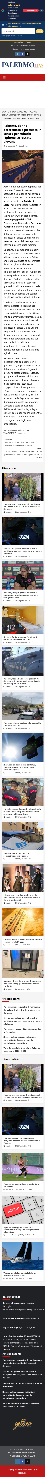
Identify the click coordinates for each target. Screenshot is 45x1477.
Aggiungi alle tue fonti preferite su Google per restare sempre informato (14, 10)
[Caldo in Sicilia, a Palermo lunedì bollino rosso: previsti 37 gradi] (23, 922)
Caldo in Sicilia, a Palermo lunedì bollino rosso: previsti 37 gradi (23, 940)
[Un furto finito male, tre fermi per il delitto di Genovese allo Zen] (23, 620)
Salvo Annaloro (11, 1189)
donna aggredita (15, 430)
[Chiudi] (6, 10)
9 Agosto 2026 (21, 945)
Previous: (19, 442)
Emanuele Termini (11, 1235)
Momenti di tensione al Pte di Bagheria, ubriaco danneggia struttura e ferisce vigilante (22, 983)
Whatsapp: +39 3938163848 (23, 49)
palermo (21, 433)
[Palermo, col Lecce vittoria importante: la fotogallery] (23, 1167)
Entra (40, 31)
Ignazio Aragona (27, 1327)
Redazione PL (10, 146)
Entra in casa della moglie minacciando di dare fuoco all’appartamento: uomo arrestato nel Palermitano (22, 811)
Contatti (29, 42)
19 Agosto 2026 (25, 1235)
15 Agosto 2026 (22, 687)
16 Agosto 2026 (22, 601)
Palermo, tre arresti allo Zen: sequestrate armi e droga (17, 854)
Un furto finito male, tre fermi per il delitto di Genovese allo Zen (21, 638)
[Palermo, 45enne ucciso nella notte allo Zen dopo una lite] (23, 706)
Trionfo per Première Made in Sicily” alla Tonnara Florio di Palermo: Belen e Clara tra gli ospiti (22, 897)
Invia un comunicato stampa (23, 45)
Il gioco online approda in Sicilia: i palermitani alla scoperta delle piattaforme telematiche (20, 1040)
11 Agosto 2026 (22, 773)
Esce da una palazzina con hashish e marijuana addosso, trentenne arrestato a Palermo (23, 551)
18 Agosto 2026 (23, 1278)
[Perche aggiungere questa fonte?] (42, 10)
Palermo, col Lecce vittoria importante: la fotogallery (22, 1030)
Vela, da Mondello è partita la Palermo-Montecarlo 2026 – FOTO (22, 1049)
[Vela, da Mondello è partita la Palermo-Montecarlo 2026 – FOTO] (23, 1256)
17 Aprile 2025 (23, 146)
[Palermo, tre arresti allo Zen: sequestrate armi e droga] (23, 836)
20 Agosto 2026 (22, 512)
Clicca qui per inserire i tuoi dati (12, 36)
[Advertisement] (22, 94)
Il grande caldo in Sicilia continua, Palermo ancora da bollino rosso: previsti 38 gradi (20, 767)
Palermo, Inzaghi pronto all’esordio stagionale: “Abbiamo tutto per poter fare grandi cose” (21, 595)
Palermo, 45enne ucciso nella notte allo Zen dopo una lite (22, 724)
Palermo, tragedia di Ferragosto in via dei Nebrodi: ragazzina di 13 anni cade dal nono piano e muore (22, 681)
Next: (23, 453)
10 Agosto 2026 (22, 903)
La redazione (18, 42)
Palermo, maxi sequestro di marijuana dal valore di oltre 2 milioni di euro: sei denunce (22, 506)
